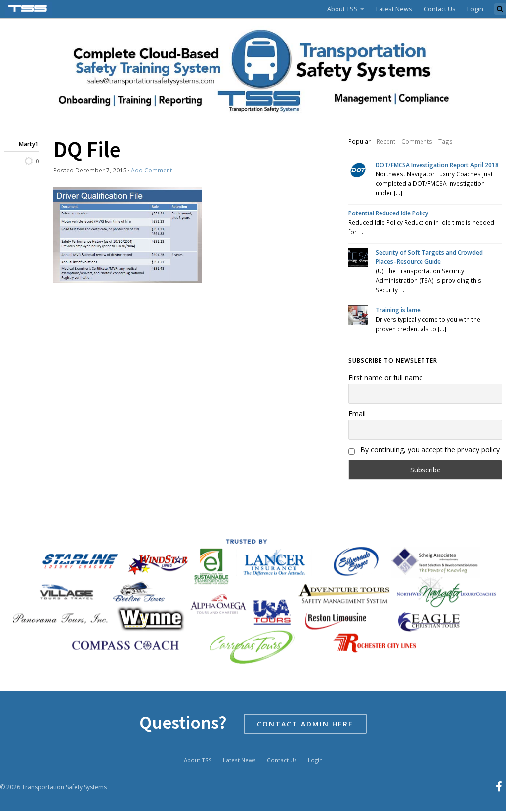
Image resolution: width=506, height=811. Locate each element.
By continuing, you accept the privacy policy (429, 449)
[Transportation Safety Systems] (28, 9)
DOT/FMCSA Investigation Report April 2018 (437, 165)
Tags (445, 141)
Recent (386, 141)
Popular (359, 141)
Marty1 (29, 143)
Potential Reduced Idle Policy (388, 213)
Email (357, 413)
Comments (416, 141)
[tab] (359, 141)
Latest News (394, 9)
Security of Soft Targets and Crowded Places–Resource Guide (429, 256)
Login (475, 9)
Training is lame (398, 310)
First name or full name (385, 377)
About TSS (342, 9)
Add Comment (151, 170)
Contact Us (440, 9)
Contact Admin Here (305, 723)
